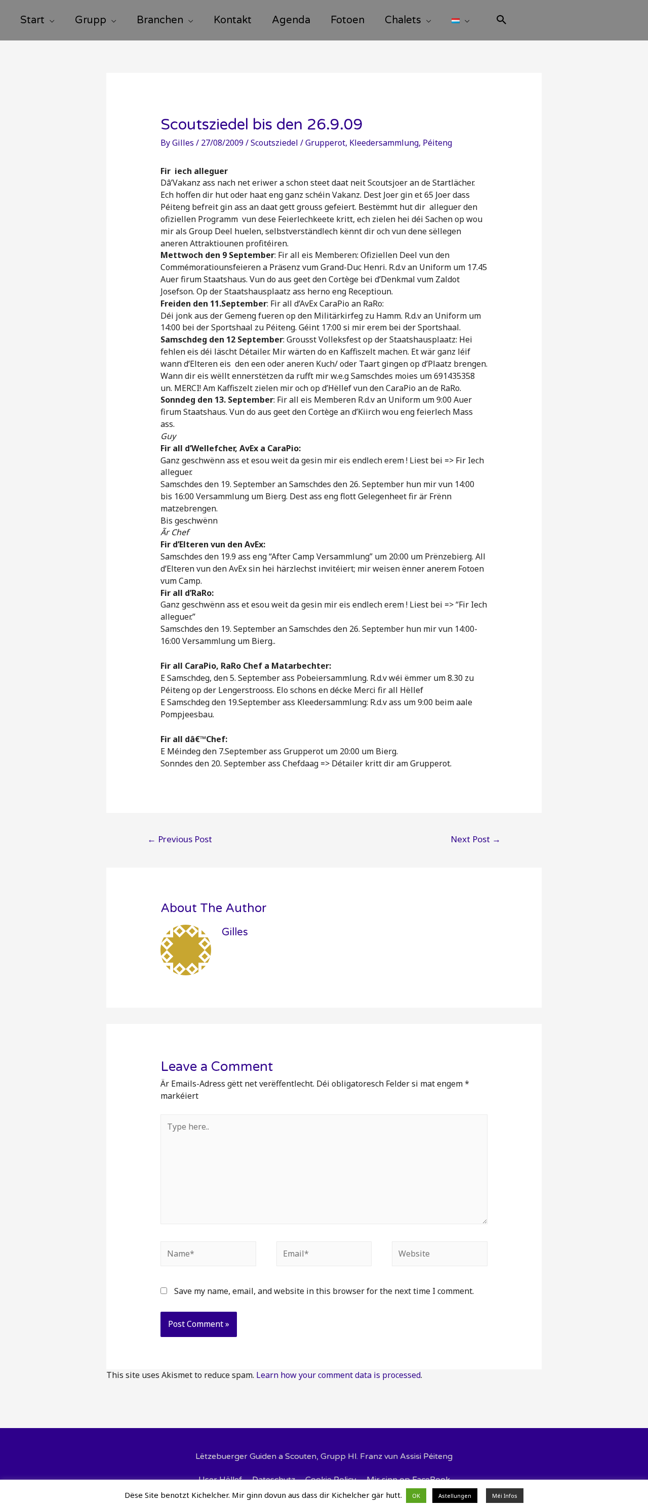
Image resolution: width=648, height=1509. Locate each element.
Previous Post (179, 839)
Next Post (476, 839)
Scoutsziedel (274, 142)
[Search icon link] (501, 21)
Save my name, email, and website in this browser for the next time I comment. (324, 1291)
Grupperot (325, 142)
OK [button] (416, 1495)
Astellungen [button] (454, 1495)
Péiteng (437, 142)
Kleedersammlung (384, 142)
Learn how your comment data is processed (338, 1375)
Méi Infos (504, 1495)
